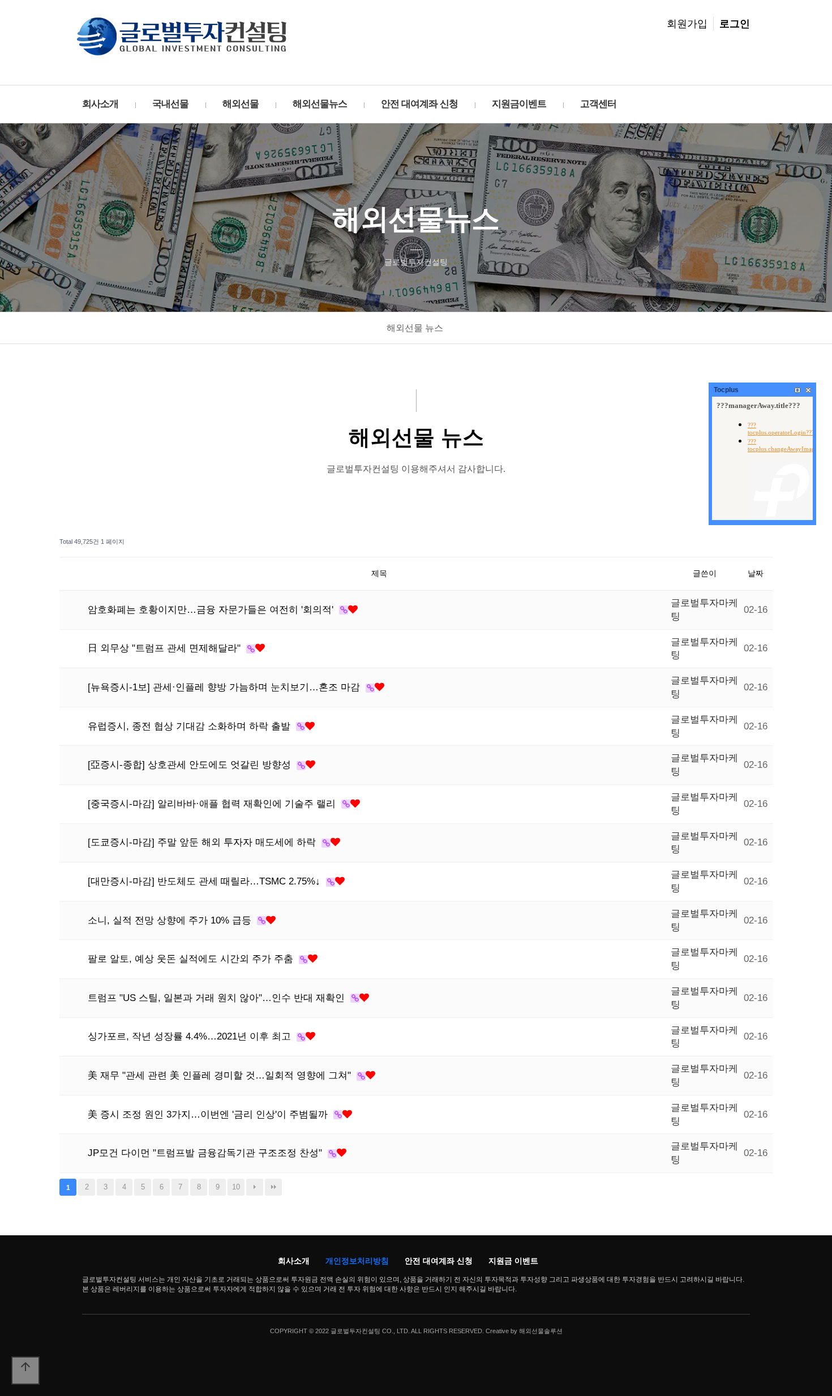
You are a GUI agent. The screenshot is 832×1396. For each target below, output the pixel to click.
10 (236, 1187)
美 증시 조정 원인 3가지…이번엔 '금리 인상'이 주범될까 (209, 1114)
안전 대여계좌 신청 (419, 103)
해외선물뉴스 (320, 103)
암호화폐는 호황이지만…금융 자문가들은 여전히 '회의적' (212, 609)
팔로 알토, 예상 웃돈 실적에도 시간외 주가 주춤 (192, 958)
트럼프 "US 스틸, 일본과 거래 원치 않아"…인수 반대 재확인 (218, 998)
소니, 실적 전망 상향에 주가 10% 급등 (171, 920)
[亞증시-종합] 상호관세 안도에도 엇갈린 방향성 (191, 764)
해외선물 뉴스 (415, 328)
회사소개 (100, 103)
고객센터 (598, 103)
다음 (254, 1187)
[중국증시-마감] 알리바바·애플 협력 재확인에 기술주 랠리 (213, 803)
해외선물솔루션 (541, 1331)
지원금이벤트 (519, 103)
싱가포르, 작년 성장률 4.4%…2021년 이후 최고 (191, 1036)
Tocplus (726, 390)
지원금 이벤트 (513, 1260)
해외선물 (240, 103)
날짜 (756, 573)
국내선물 (170, 103)
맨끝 (273, 1187)
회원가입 (687, 23)
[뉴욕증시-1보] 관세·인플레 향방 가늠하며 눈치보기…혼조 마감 (225, 687)
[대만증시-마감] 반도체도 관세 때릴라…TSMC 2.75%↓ (205, 881)
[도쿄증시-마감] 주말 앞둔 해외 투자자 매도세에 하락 (203, 842)
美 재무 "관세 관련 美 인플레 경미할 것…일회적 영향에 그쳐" (221, 1075)
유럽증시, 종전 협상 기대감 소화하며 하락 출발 (190, 726)
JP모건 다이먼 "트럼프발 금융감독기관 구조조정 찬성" (206, 1153)
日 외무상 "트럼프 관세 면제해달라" (165, 648)
